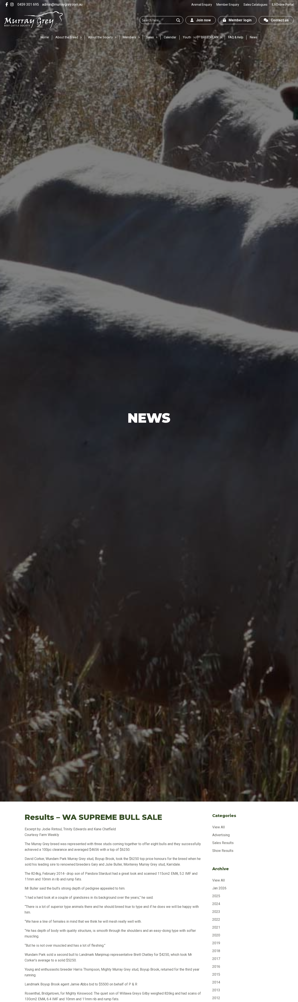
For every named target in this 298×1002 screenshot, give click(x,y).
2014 (216, 982)
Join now (202, 20)
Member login (239, 20)
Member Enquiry (227, 4)
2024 (216, 904)
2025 (216, 896)
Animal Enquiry (201, 4)
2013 (216, 990)
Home (45, 37)
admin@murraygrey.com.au (62, 4)
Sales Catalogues (255, 4)
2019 (216, 943)
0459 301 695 (28, 4)
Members (129, 37)
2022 (216, 919)
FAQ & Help (235, 37)
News (253, 37)
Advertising (221, 835)
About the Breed (66, 37)
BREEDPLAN (209, 37)
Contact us (278, 20)
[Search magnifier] (178, 20)
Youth (187, 37)
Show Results (222, 851)
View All (218, 827)
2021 (216, 927)
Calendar (170, 37)
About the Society (100, 37)
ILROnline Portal (283, 4)
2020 (216, 935)
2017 (216, 959)
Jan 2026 (219, 888)
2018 (216, 951)
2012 (216, 998)
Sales (150, 37)
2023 (216, 912)
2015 (216, 974)
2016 (216, 967)
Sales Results (223, 843)
